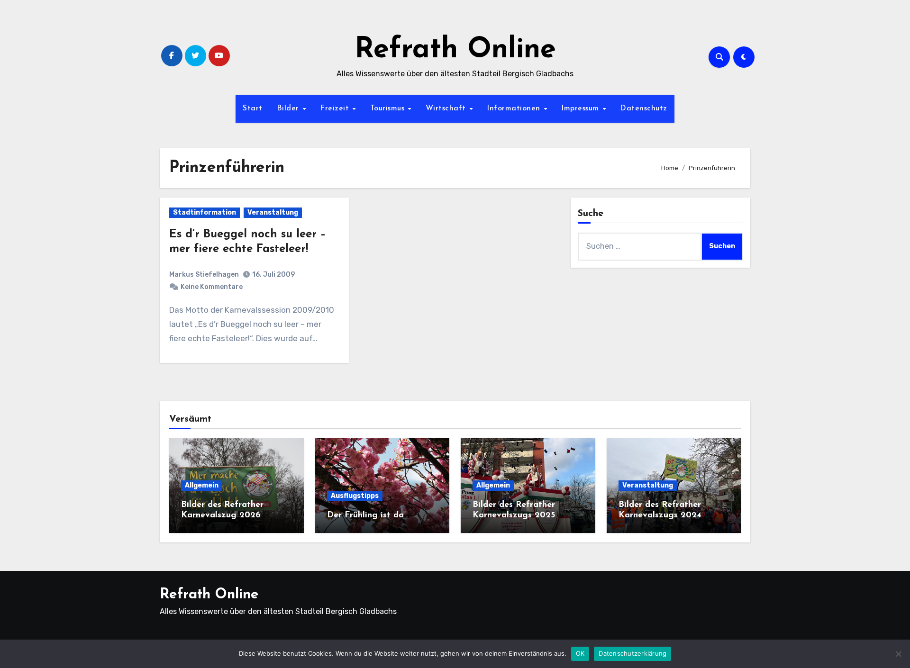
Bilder (289, 108)
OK (580, 653)
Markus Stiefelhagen (204, 275)
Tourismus (388, 108)
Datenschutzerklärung (632, 653)
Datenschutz (643, 108)
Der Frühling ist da (365, 515)
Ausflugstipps (355, 496)
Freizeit (336, 108)
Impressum (581, 108)
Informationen (515, 108)
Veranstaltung (272, 212)
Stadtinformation (204, 212)
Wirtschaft (447, 108)
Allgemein (201, 485)
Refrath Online (455, 50)
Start (253, 108)
